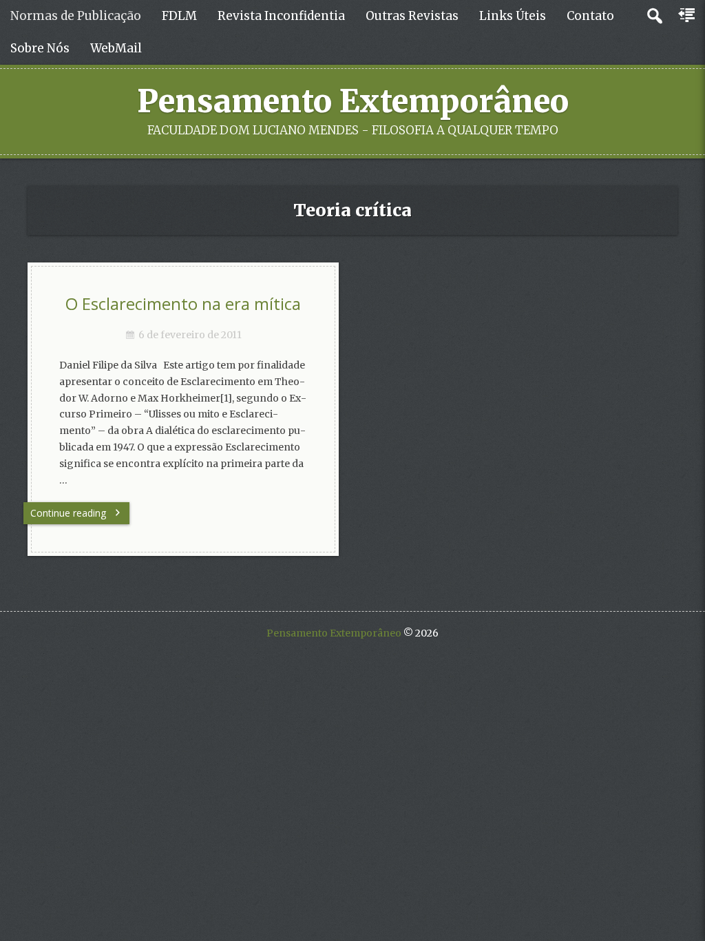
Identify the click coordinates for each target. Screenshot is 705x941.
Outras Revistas (412, 15)
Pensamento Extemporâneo (353, 101)
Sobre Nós (40, 48)
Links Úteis (512, 15)
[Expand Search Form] (654, 16)
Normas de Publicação (75, 15)
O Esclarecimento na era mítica (183, 304)
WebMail (116, 48)
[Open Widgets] (688, 16)
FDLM (179, 15)
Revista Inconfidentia (281, 15)
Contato (590, 15)
